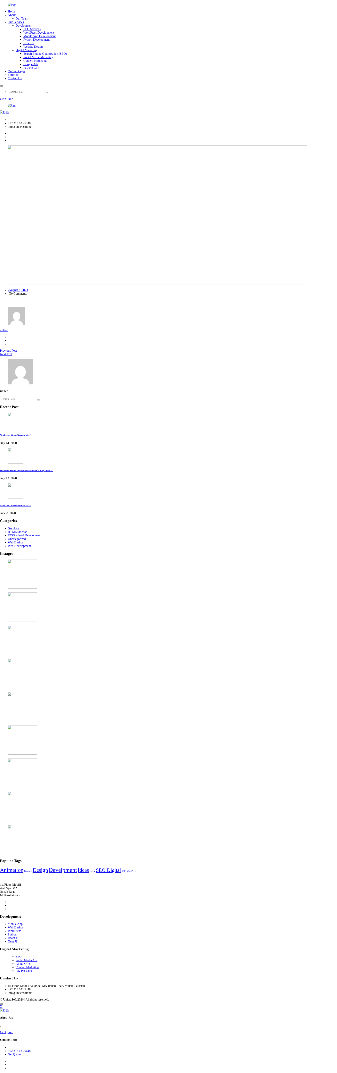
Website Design (33, 46)
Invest (92, 871)
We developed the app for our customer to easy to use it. (26, 470)
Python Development (36, 39)
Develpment (63, 870)
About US (14, 15)
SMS (124, 871)
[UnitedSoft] (12, 4)
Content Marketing (35, 60)
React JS (28, 43)
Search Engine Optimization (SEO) (45, 53)
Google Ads (30, 64)
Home (11, 11)
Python (12, 934)
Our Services (16, 22)
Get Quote (6, 98)
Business (28, 871)
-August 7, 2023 (18, 290)
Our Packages (16, 71)
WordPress (131, 871)
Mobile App (15, 924)
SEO (19, 956)
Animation (11, 870)
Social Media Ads (26, 960)
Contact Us (15, 78)
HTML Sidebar (17, 531)
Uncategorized (17, 539)
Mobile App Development (39, 36)
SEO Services (32, 29)
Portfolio (13, 74)
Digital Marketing (26, 50)
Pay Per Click (31, 67)
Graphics (13, 528)
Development (24, 25)
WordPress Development (38, 32)
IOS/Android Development (24, 535)
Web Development (19, 546)
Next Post (6, 354)
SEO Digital (108, 870)
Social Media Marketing (38, 57)
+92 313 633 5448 (19, 1050)
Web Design (15, 542)
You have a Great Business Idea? (15, 435)
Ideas (83, 870)
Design (40, 870)
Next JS (13, 941)
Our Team (22, 18)
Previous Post (8, 350)
